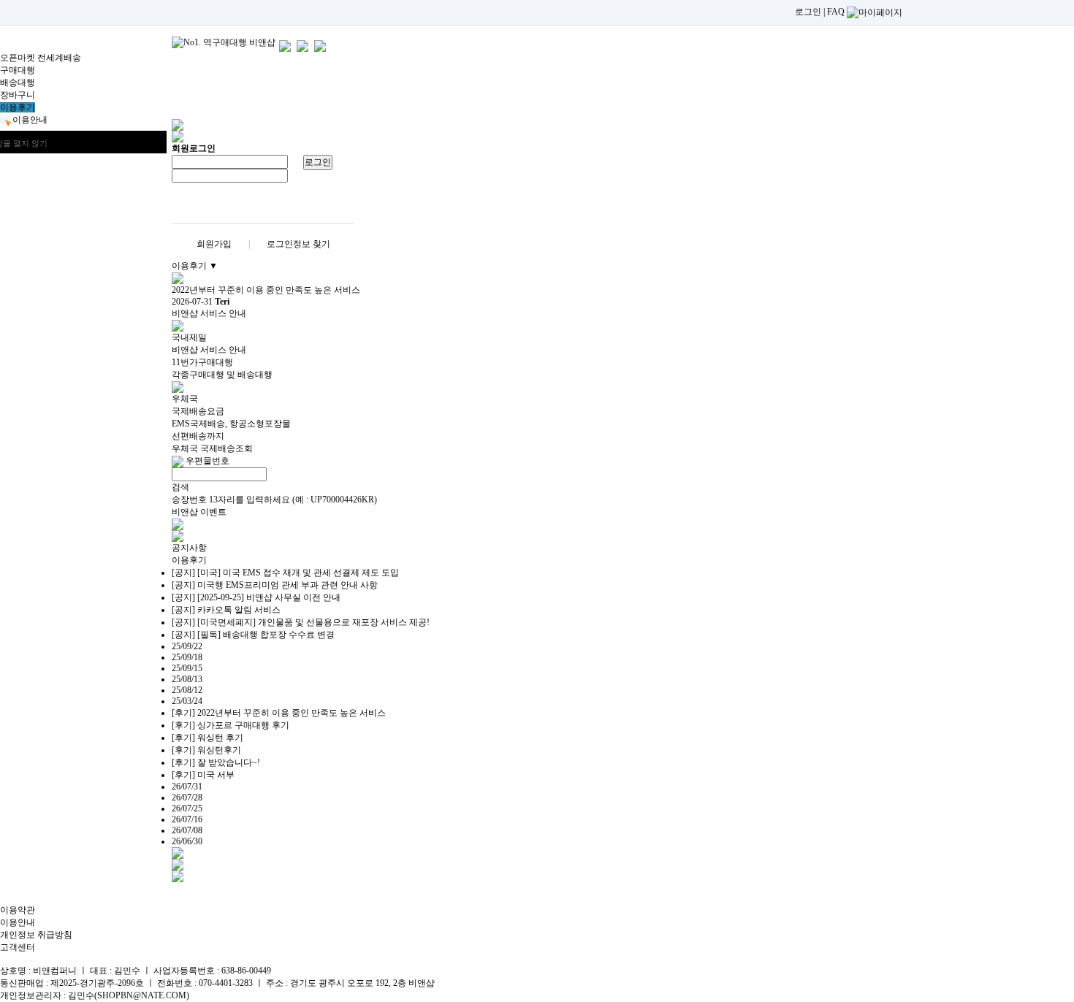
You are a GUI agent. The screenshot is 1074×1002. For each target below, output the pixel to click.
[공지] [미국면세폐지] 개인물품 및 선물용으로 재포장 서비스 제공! (301, 622)
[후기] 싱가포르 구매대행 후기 (230, 725)
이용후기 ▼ (195, 266)
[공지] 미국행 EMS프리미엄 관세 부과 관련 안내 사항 (275, 585)
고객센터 (17, 947)
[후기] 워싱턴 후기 (207, 738)
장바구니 (17, 95)
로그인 (808, 12)
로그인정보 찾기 (298, 244)
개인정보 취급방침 (36, 935)
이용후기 (17, 107)
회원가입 (214, 244)
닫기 (136, 143)
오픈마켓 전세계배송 (40, 58)
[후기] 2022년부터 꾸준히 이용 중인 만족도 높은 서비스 (279, 713)
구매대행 (17, 70)
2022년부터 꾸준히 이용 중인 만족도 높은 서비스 (266, 290)
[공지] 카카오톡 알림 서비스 (226, 610)
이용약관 (17, 910)
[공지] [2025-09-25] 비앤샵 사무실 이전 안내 (256, 597)
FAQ (836, 12)
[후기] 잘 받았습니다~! (216, 762)
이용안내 (17, 922)
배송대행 (17, 82)
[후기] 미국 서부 (203, 775)
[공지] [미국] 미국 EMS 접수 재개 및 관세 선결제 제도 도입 (285, 572)
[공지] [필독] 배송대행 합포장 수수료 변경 (253, 635)
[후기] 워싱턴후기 (206, 750)
